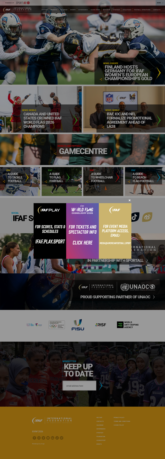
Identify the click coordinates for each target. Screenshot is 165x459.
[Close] (129, 200)
